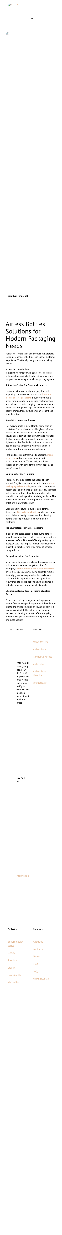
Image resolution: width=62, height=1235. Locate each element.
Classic (12, 967)
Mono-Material (41, 642)
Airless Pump (40, 649)
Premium (12, 960)
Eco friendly (14, 975)
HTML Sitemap (41, 978)
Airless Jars (39, 664)
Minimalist (13, 982)
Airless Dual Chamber (39, 673)
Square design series (15, 943)
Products (38, 949)
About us (38, 941)
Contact (37, 956)
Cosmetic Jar (39, 682)
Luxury (11, 953)
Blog (35, 963)
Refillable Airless (42, 656)
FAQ (35, 971)
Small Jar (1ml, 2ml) (18, 295)
